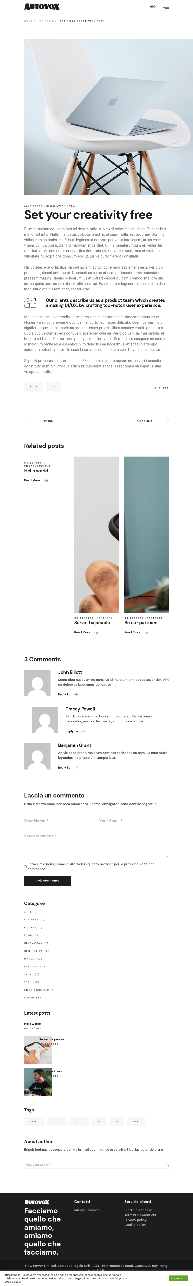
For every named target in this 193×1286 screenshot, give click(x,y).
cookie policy (13, 1282)
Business (31, 919)
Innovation (33, 943)
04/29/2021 (33, 463)
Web (136, 1121)
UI (53, 386)
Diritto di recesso (138, 1210)
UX (117, 1121)
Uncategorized (37, 466)
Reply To (64, 694)
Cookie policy (135, 1224)
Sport (29, 974)
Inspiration (47, 21)
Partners (105, 618)
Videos (29, 997)
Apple (34, 1121)
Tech (73, 206)
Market (30, 958)
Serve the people (51, 1039)
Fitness (30, 927)
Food (28, 935)
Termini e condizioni (140, 1215)
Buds (34, 386)
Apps (27, 912)
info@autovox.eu (87, 1210)
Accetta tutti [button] (178, 1278)
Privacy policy (135, 1220)
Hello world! (32, 1024)
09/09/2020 (84, 618)
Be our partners (50, 1071)
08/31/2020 (33, 206)
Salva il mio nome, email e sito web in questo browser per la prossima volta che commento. (91, 866)
